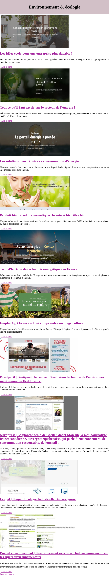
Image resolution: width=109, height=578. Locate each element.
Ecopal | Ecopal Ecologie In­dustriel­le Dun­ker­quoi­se (38, 499)
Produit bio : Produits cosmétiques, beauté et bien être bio (42, 215)
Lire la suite (6, 67)
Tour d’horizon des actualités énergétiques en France (38, 269)
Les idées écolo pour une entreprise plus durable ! (36, 53)
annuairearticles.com (9, 576)
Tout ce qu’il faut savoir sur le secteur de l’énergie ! (37, 107)
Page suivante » (7, 574)
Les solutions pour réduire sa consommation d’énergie (39, 161)
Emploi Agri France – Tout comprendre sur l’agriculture (41, 323)
